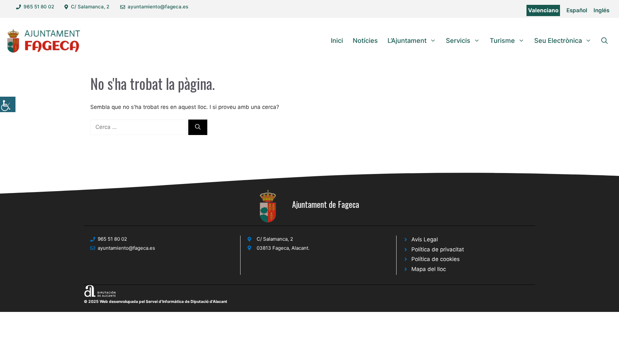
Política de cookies (435, 259)
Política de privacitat (437, 249)
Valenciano (543, 10)
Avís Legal (424, 239)
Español (576, 10)
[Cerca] (197, 127)
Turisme (502, 40)
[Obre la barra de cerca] (604, 40)
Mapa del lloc (428, 269)
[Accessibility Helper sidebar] (7, 104)
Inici (337, 40)
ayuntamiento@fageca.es (158, 7)
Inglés (601, 10)
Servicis (458, 40)
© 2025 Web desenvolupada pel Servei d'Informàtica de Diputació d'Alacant (155, 301)
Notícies (365, 40)
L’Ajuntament (407, 40)
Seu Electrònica (558, 40)
